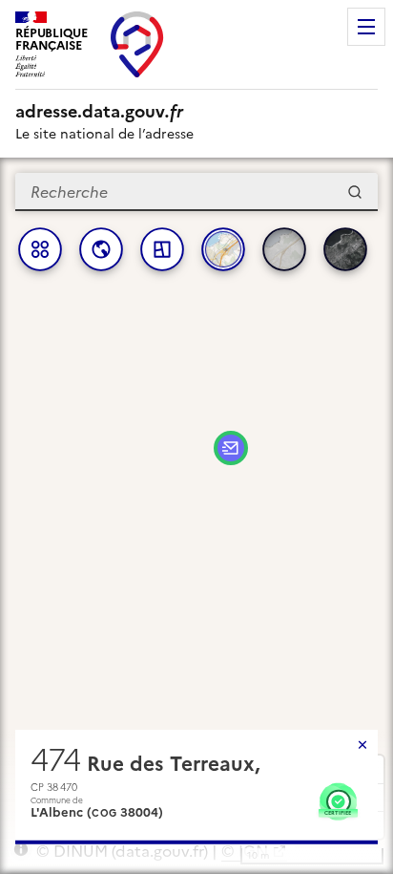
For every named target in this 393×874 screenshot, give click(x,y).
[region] (196, 516)
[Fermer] (362, 745)
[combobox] (196, 192)
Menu (366, 27)
